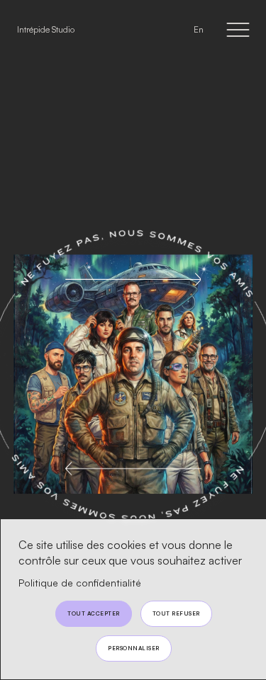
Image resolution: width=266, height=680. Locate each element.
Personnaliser (134, 648)
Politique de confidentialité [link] (79, 583)
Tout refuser (176, 613)
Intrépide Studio (45, 29)
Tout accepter (93, 613)
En (199, 29)
